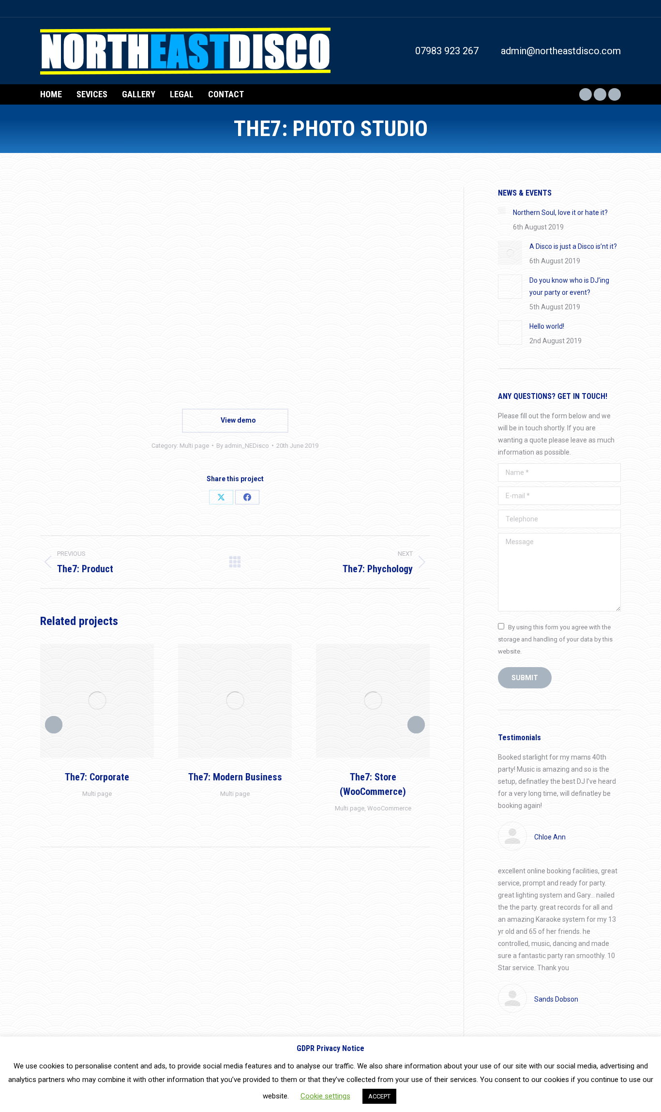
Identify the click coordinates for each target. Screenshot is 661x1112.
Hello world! (546, 326)
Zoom (84, 700)
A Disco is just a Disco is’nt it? (573, 246)
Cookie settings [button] (325, 1096)
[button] (53, 724)
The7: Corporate (97, 777)
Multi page (194, 445)
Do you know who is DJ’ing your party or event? (569, 286)
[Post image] (502, 210)
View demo (237, 420)
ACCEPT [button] (379, 1096)
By (242, 445)
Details (110, 700)
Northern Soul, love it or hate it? (560, 212)
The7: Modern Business (235, 777)
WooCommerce (389, 808)
